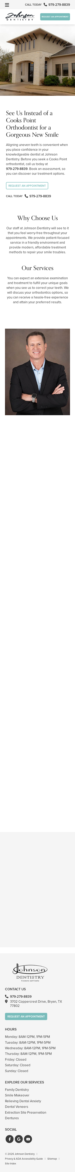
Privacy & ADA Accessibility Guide (24, 1159)
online (29, 816)
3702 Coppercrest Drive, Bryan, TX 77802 (36, 1003)
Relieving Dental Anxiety (23, 1101)
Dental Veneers (16, 1106)
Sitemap (52, 1159)
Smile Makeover (17, 1095)
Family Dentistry (17, 1089)
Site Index (10, 1163)
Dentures (12, 1118)
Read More (15, 507)
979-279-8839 (17, 168)
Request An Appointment (55, 16)
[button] (10, 1139)
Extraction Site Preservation (25, 1112)
